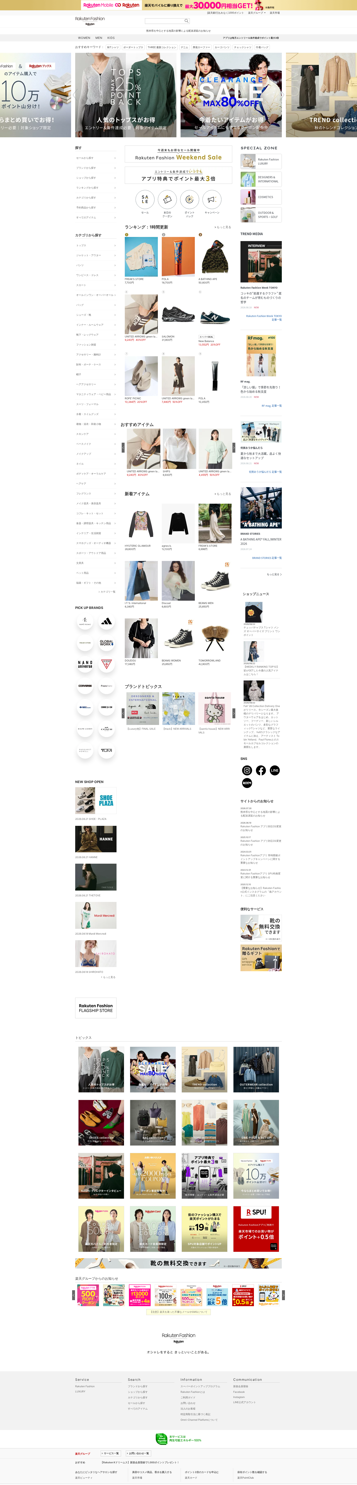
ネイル (80, 463)
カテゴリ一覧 (108, 591)
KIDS (111, 37)
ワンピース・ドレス (87, 275)
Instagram (239, 1397)
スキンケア (82, 433)
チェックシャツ (242, 47)
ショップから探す (86, 177)
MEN (98, 37)
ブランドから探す (86, 167)
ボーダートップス (133, 47)
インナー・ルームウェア (90, 324)
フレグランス (83, 493)
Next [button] (282, 95)
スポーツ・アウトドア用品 (91, 553)
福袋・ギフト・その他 (88, 582)
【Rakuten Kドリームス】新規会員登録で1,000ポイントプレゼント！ (140, 1462)
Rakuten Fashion (107, 21)
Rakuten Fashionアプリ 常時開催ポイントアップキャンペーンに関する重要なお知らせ (260, 859)
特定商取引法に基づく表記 (195, 1414)
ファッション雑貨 (86, 344)
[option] (125, 95)
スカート (81, 285)
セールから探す (85, 157)
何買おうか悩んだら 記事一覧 (265, 472)
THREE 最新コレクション (162, 47)
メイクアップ (83, 453)
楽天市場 (275, 12)
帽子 (78, 374)
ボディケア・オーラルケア (91, 473)
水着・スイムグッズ (87, 414)
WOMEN (84, 37)
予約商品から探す (86, 207)
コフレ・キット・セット (90, 513)
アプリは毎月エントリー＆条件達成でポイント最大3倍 (251, 37)
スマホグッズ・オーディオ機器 (93, 543)
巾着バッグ (262, 47)
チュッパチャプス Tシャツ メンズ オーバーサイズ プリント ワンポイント (262, 631)
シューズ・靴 (83, 314)
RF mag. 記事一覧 (272, 406)
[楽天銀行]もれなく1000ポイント (225, 12)
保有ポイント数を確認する (252, 1472)
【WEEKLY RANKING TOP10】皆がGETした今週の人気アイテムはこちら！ (261, 670)
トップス (81, 245)
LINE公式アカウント (244, 1402)
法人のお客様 (188, 1408)
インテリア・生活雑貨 (88, 533)
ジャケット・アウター (88, 255)
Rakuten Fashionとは (193, 1391)
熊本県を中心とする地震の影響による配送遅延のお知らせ (178, 30)
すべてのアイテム (86, 217)
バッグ (80, 304)
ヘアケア (81, 483)
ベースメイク (83, 443)
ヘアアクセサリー (86, 384)
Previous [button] (75, 95)
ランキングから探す (87, 187)
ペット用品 (82, 572)
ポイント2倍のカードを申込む (202, 1472)
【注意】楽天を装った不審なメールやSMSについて (178, 1311)
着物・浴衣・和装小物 (88, 424)
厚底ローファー (201, 47)
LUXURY (80, 1391)
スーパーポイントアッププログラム (200, 1386)
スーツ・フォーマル (87, 404)
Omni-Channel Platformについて (199, 1419)
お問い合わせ (188, 1403)
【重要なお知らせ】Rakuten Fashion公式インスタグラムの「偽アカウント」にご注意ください (261, 891)
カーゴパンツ (222, 47)
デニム (184, 47)
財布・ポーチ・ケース (88, 364)
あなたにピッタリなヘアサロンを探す (96, 1472)
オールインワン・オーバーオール (94, 295)
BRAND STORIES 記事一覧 (267, 558)
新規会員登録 (240, 1386)
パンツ (80, 265)
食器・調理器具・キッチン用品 (93, 523)
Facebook (239, 1391)
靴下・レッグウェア (87, 334)
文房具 (80, 562)
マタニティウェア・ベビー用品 (93, 394)
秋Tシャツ (113, 47)
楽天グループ (255, 12)
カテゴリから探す (86, 197)
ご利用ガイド (188, 1397)
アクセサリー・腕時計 (88, 354)
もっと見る (109, 977)
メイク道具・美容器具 (88, 503)
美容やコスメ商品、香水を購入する (152, 1472)
